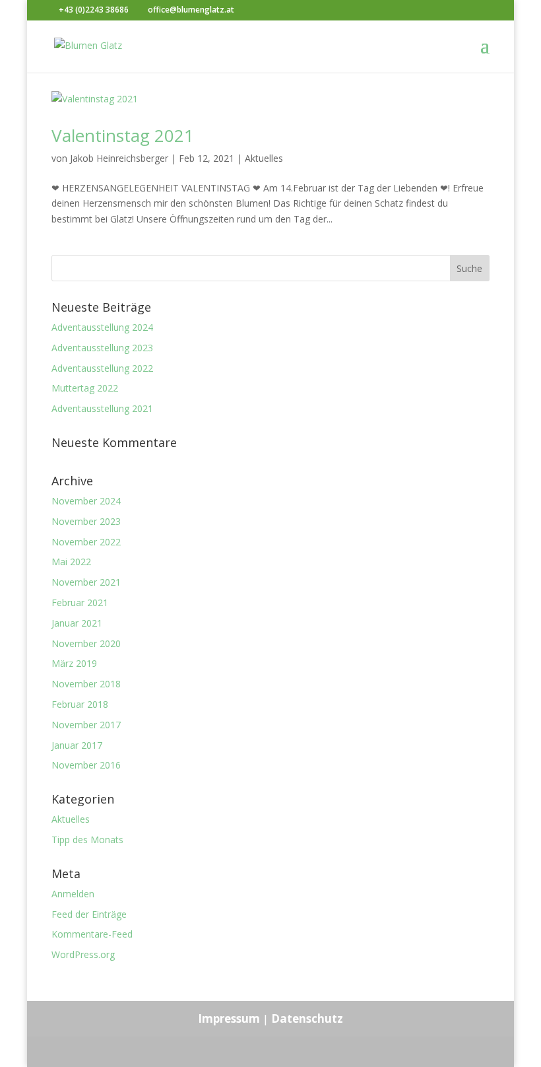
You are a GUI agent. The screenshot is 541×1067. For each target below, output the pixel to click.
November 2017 (86, 724)
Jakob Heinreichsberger (119, 158)
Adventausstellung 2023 (102, 347)
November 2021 (86, 582)
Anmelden (72, 893)
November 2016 (86, 765)
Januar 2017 (76, 745)
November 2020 (86, 643)
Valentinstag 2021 (122, 135)
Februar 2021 (79, 602)
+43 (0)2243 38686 (94, 9)
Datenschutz (307, 1018)
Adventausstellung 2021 (102, 408)
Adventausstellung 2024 (102, 327)
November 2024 (86, 501)
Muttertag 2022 (84, 388)
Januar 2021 (76, 623)
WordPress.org (83, 954)
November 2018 (86, 683)
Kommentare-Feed (92, 934)
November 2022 (86, 541)
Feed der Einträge (89, 914)
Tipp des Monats (87, 839)
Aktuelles (264, 158)
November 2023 (86, 521)
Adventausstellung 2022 (102, 368)
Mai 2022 (71, 561)
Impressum (229, 1018)
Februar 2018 (79, 704)
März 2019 (74, 663)
